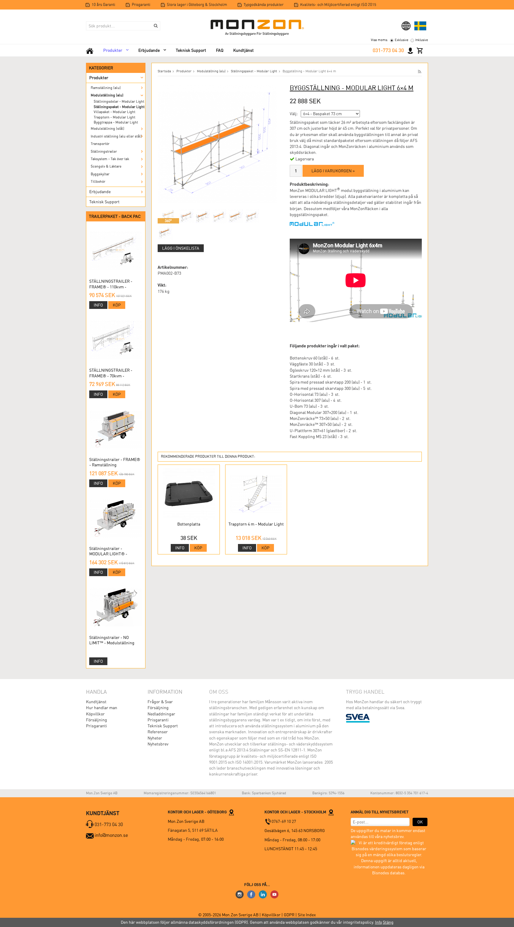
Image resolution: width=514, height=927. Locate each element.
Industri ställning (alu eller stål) (116, 136)
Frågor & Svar (160, 701)
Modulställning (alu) (107, 95)
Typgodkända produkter (263, 4)
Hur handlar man (101, 707)
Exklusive (401, 40)
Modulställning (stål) (107, 128)
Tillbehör (98, 181)
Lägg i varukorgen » (333, 170)
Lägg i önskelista (180, 248)
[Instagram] (240, 894)
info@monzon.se (111, 835)
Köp (117, 305)
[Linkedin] (263, 894)
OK (420, 822)
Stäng (388, 922)
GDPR (289, 914)
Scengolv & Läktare (106, 166)
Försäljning (96, 719)
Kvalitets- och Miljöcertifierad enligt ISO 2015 (338, 4)
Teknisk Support (191, 50)
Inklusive (421, 40)
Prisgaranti (141, 4)
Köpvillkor (95, 714)
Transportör (100, 144)
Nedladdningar (161, 714)
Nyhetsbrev (158, 744)
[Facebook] (251, 894)
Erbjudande (149, 50)
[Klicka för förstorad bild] (217, 143)
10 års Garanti (103, 4)
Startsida (164, 71)
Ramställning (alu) (106, 88)
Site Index (307, 914)
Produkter (112, 50)
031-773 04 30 (388, 50)
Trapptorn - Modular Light (114, 117)
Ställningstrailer (104, 151)
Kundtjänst (243, 50)
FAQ (219, 50)
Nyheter (155, 738)
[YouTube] (274, 894)
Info (98, 305)
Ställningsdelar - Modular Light (119, 101)
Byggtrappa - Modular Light (116, 122)
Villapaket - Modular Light (114, 112)
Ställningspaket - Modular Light (119, 107)
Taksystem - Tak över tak (110, 159)
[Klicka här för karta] (231, 811)
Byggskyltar (100, 174)
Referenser (158, 731)
